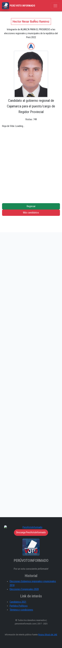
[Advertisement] (31, 163)
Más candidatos (31, 212)
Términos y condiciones (21, 609)
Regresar (31, 206)
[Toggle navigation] (55, 6)
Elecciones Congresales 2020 (24, 589)
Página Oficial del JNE (47, 634)
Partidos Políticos (19, 605)
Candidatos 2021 (18, 601)
